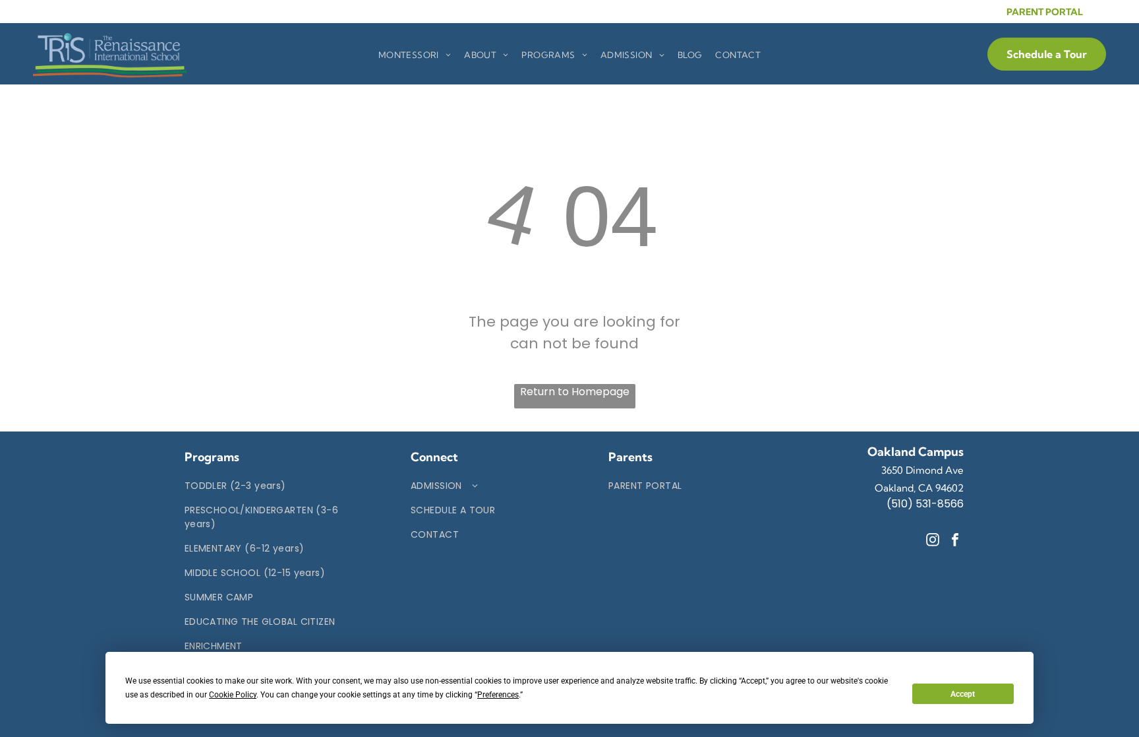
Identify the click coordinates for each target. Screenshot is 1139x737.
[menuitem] (414, 55)
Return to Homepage (574, 391)
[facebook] (955, 541)
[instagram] (933, 541)
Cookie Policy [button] (232, 694)
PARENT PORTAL (1045, 12)
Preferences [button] (498, 694)
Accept (962, 694)
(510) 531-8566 (925, 503)
